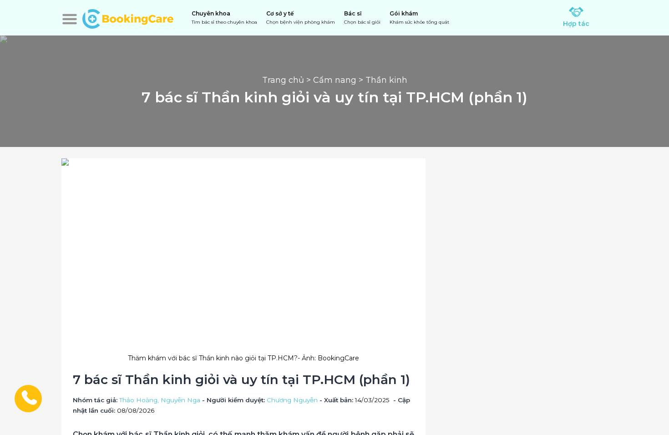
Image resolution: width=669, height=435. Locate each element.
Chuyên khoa (224, 17)
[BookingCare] (127, 18)
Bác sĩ (362, 17)
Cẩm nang (334, 80)
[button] (69, 19)
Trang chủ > (287, 80)
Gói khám (419, 17)
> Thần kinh (381, 80)
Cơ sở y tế (300, 17)
